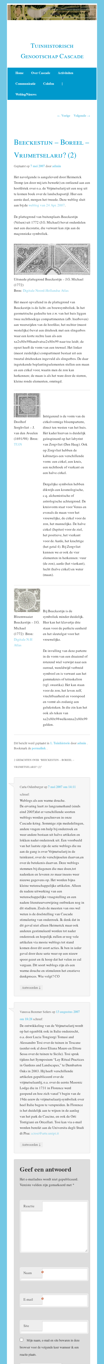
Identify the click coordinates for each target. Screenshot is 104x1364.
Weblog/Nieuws (26, 94)
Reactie (28, 1205)
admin (56, 166)
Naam (32, 1272)
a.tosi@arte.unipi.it (45, 1133)
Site (26, 1325)
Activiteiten (65, 73)
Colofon (48, 83)
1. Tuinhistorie (60, 743)
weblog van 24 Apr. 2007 (47, 205)
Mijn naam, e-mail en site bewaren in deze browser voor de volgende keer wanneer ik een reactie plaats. (49, 1347)
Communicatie (25, 83)
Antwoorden (31, 987)
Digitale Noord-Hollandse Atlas (46, 290)
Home (19, 73)
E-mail (32, 1299)
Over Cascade (40, 73)
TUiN (18, 444)
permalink (39, 748)
